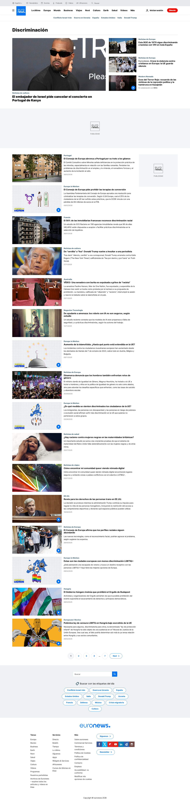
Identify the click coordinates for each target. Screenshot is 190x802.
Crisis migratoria (116, 702)
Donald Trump (130, 18)
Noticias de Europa (146, 39)
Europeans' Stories (72, 620)
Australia (68, 279)
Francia (67, 217)
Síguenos (56, 754)
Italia (119, 18)
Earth (106, 10)
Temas (33, 735)
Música (98, 702)
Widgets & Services (60, 761)
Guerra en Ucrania (82, 18)
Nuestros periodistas (39, 775)
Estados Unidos (108, 18)
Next (87, 10)
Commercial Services (83, 743)
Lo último (35, 10)
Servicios (56, 735)
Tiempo (55, 746)
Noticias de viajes (71, 465)
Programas (35, 771)
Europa (47, 10)
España (95, 18)
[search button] (92, 3)
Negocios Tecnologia (73, 310)
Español (17, 3)
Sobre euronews (81, 739)
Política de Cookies (82, 753)
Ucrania (121, 696)
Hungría (67, 589)
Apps (54, 757)
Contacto (78, 763)
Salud (114, 10)
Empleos (78, 766)
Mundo (57, 10)
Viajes (79, 10)
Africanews (57, 764)
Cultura (96, 10)
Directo (172, 10)
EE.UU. (67, 496)
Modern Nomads (145, 76)
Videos (123, 10)
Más (76, 735)
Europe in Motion (71, 186)
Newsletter (104, 752)
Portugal (67, 155)
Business (68, 10)
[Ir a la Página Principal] (21, 11)
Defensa (84, 702)
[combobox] (105, 3)
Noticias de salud (71, 434)
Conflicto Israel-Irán (62, 18)
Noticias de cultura (20, 93)
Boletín (55, 743)
